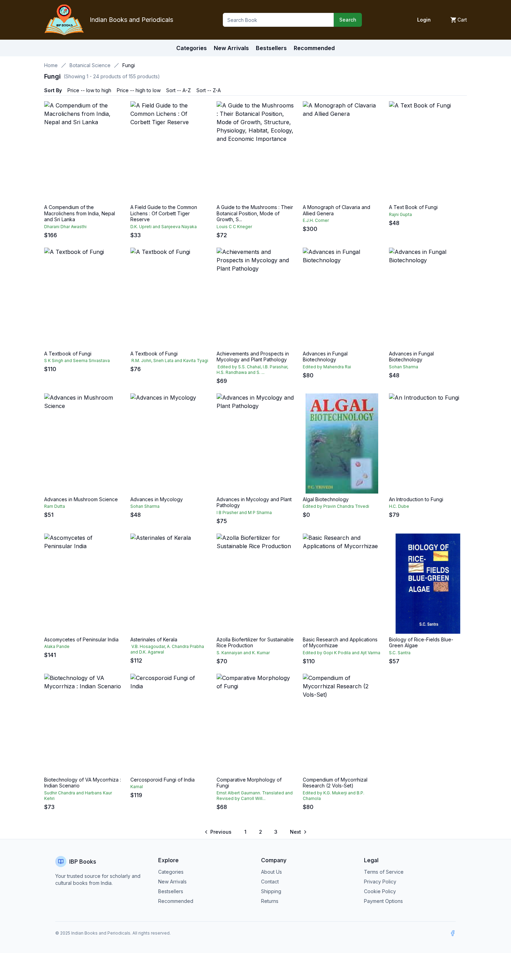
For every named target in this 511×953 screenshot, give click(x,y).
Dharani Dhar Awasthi (65, 226)
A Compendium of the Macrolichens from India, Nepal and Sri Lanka (79, 213)
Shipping (271, 891)
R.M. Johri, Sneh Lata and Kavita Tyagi (169, 360)
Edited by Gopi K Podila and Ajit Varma (341, 652)
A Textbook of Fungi (67, 354)
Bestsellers (170, 891)
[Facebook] (452, 933)
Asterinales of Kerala (153, 639)
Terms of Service (384, 872)
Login (424, 20)
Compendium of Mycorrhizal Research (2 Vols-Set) (335, 783)
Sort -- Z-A (208, 90)
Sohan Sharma (403, 366)
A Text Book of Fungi (413, 207)
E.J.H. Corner (316, 220)
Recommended (175, 901)
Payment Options (383, 901)
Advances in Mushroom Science (81, 499)
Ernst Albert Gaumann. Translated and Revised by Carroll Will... (255, 795)
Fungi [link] (128, 65)
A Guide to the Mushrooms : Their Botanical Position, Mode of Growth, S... (255, 213)
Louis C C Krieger (234, 226)
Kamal (136, 786)
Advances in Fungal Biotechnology (325, 357)
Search (347, 20)
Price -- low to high (89, 90)
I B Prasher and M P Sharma (244, 512)
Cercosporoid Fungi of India (162, 780)
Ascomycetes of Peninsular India (81, 639)
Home (51, 65)
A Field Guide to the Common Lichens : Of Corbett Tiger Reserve (163, 213)
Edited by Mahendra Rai (327, 366)
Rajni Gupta (400, 214)
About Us (271, 872)
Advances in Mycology (156, 499)
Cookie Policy (380, 891)
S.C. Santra (400, 652)
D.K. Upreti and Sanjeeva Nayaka (163, 226)
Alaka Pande (57, 646)
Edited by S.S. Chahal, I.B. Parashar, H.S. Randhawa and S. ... (252, 369)
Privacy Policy (380, 881)
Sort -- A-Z (178, 90)
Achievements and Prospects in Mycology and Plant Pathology (253, 357)
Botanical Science (90, 65)
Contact (270, 881)
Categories (191, 48)
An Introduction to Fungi (416, 499)
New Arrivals (172, 881)
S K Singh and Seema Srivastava (77, 360)
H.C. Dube (399, 506)
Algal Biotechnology (326, 499)
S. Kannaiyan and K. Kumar (243, 652)
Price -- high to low (139, 90)
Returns (269, 901)
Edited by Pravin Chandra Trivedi (336, 506)
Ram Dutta (54, 506)
